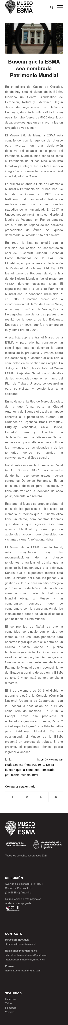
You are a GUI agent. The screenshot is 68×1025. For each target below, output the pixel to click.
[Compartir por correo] (55, 797)
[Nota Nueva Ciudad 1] (34, 38)
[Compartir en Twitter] (27, 797)
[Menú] (58, 7)
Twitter (9, 1003)
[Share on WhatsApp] (41, 797)
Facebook (10, 999)
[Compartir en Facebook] (12, 797)
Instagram (11, 1007)
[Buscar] (50, 7)
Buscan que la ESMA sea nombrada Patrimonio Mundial (34, 68)
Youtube (9, 1012)
